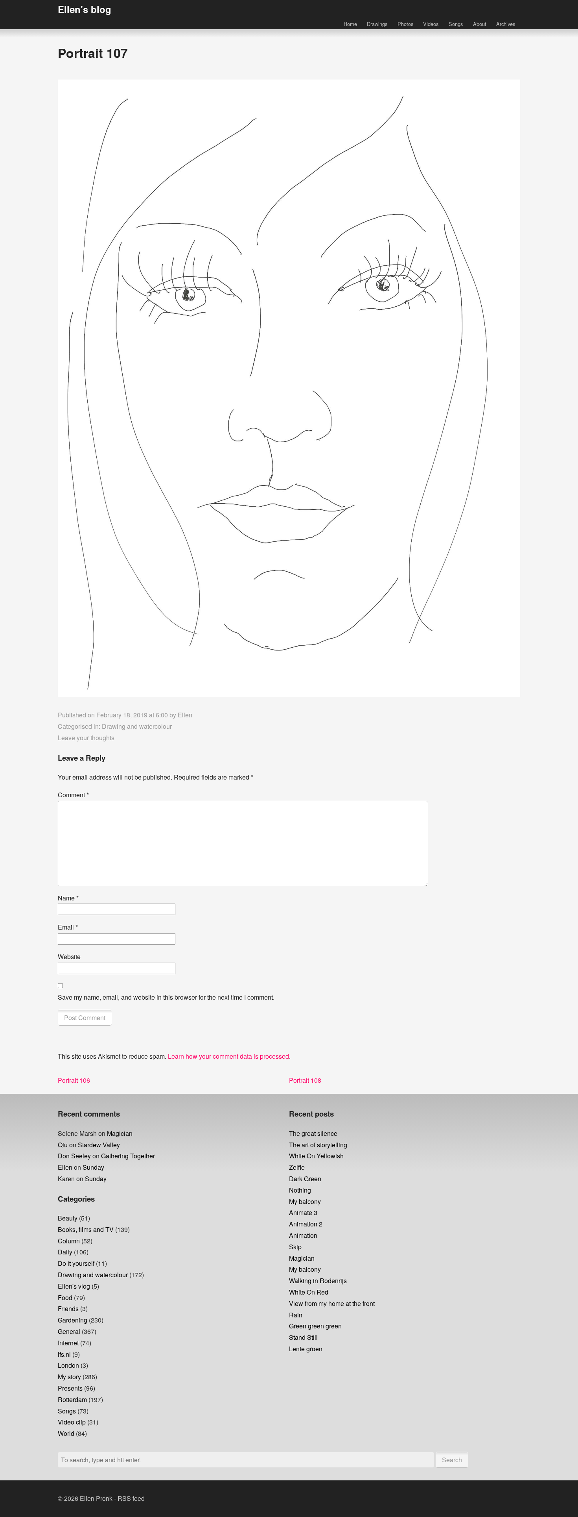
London (68, 1365)
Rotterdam (72, 1399)
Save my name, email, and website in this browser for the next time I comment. (166, 997)
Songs (456, 24)
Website (69, 956)
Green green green (315, 1325)
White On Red (308, 1292)
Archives (505, 24)
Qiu (63, 1144)
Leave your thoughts (86, 737)
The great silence (313, 1133)
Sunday (93, 1167)
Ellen (185, 714)
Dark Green (305, 1178)
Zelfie (297, 1167)
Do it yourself (76, 1263)
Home (350, 24)
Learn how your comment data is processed (228, 1056)
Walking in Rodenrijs (318, 1280)
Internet (68, 1342)
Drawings (377, 24)
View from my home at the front (332, 1303)
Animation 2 (305, 1223)
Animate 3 (303, 1212)
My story (69, 1376)
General (69, 1331)
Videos (430, 24)
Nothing (300, 1190)
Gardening (72, 1319)
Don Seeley (74, 1155)
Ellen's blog (84, 9)
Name (68, 897)
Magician (120, 1133)
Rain (295, 1314)
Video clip (72, 1421)
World (66, 1433)
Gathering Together (128, 1155)
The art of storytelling (318, 1144)
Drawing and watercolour (137, 726)
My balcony (305, 1201)
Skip (295, 1246)
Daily (65, 1251)
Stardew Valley (99, 1144)
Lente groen (305, 1348)
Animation (303, 1235)
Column (69, 1240)
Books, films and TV (86, 1229)
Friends (68, 1308)
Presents (70, 1388)
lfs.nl (64, 1354)
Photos (405, 24)
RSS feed (131, 1498)
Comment (73, 794)
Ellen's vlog (74, 1286)
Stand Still (303, 1337)
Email (68, 927)
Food (65, 1297)
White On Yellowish (316, 1155)
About (479, 24)
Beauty (67, 1217)
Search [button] (452, 1459)
